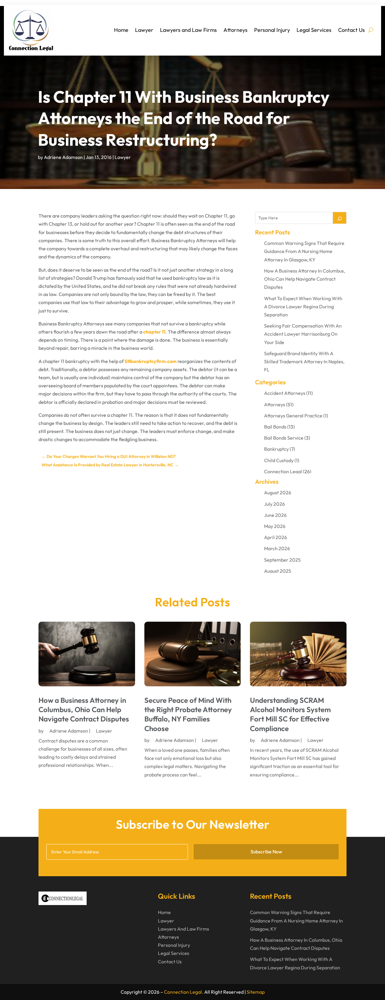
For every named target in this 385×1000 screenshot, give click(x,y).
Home (121, 29)
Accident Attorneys (284, 393)
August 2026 (277, 492)
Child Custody (279, 460)
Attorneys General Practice (293, 416)
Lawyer (144, 29)
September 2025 (282, 560)
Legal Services (314, 29)
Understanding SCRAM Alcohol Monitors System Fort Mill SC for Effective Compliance (290, 714)
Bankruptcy (276, 449)
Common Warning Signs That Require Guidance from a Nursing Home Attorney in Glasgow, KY (304, 251)
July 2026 (274, 504)
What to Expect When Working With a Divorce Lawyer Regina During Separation (303, 306)
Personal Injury (272, 29)
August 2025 (277, 571)
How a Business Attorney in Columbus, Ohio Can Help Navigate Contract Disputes (304, 279)
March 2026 (277, 548)
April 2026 (275, 537)
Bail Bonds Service (283, 438)
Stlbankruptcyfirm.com (151, 361)
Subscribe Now (266, 852)
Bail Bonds (275, 427)
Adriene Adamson (63, 157)
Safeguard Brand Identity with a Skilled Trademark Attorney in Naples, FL (304, 361)
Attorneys (235, 29)
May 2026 (274, 526)
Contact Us (351, 29)
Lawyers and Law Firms (188, 29)
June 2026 (275, 515)
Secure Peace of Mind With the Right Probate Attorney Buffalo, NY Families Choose (188, 714)
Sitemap (256, 992)
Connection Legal (283, 471)
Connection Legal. (183, 992)
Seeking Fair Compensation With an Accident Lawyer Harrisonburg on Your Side (303, 334)
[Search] (339, 218)
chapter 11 (154, 332)
